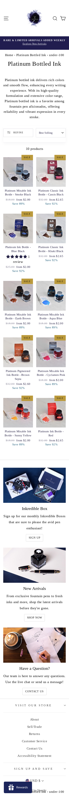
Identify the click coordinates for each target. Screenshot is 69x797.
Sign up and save (33, 768)
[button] (17, 257)
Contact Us (34, 691)
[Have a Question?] (34, 645)
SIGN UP (34, 537)
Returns (34, 734)
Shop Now (34, 617)
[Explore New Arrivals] (34, 43)
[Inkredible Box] (34, 485)
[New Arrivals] (34, 565)
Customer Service (34, 741)
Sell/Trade (34, 727)
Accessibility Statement (34, 756)
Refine (18, 132)
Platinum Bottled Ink (31, 55)
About (34, 719)
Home (9, 55)
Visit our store (33, 705)
